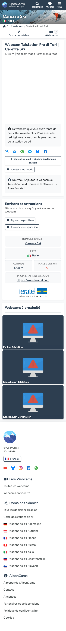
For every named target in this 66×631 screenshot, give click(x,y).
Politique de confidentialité (21, 610)
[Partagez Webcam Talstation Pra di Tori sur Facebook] (45, 151)
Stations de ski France (22, 537)
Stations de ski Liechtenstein (27, 558)
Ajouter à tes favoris (21, 169)
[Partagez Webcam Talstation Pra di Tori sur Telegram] (30, 151)
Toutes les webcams (16, 486)
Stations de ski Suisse (22, 544)
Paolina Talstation (13, 347)
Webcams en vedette (17, 493)
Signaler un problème (22, 220)
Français (15, 458)
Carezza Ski (33, 243)
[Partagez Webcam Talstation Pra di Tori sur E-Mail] (14, 151)
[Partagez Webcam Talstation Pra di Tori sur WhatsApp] (22, 151)
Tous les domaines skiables (20, 509)
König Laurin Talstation (16, 382)
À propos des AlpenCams (19, 582)
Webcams (18, 26)
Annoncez (10, 596)
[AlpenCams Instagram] (21, 468)
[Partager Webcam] (6, 151)
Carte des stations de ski (19, 516)
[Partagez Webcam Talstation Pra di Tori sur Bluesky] (37, 151)
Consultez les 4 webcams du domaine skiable (35, 161)
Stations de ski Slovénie (24, 565)
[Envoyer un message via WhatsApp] (36, 468)
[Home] (4, 26)
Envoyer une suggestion (24, 227)
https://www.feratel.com (33, 280)
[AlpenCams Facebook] (28, 468)
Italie (35, 255)
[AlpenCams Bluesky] (13, 468)
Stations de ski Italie (21, 551)
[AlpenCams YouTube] (5, 468)
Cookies (9, 617)
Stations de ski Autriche (24, 530)
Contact (9, 589)
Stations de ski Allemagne (25, 523)
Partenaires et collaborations (21, 603)
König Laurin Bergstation (17, 416)
